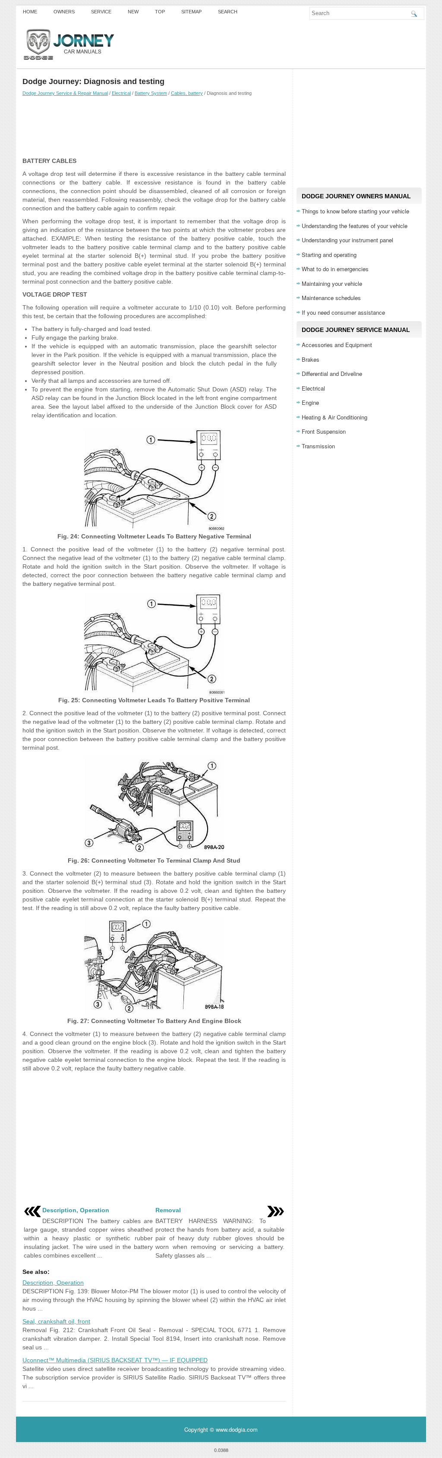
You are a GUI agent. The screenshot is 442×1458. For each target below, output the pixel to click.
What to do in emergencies (335, 269)
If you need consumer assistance (343, 312)
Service (101, 11)
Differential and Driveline (332, 373)
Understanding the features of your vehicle (354, 226)
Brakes (310, 359)
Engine (310, 402)
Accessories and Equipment (337, 345)
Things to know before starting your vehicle (355, 211)
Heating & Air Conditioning (334, 417)
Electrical (121, 93)
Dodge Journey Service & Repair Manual (65, 93)
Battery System (151, 93)
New (133, 11)
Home (30, 11)
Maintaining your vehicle (332, 283)
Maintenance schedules (331, 298)
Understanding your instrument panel (347, 240)
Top (160, 11)
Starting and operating (329, 254)
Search (227, 11)
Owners (64, 11)
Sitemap (191, 11)
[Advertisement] (154, 126)
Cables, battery (187, 93)
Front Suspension (324, 431)
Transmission (318, 446)
